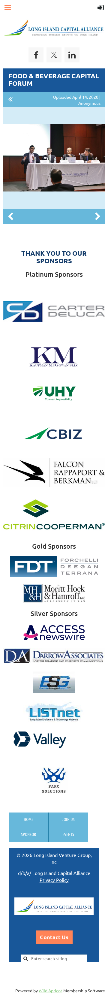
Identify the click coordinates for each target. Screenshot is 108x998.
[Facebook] (36, 54)
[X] (54, 54)
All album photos (10, 99)
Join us (68, 819)
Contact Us (54, 936)
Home (28, 819)
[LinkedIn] (72, 54)
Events (68, 834)
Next (97, 216)
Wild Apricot (50, 990)
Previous (10, 216)
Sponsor (28, 834)
